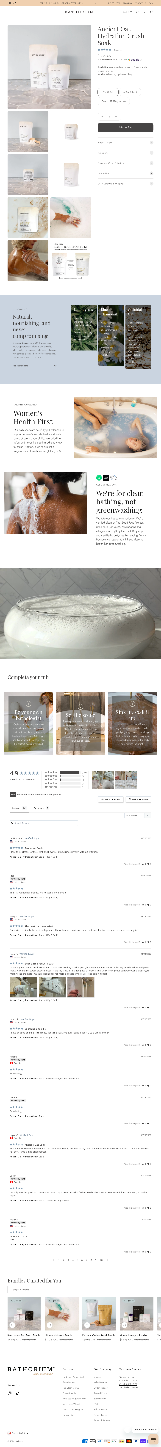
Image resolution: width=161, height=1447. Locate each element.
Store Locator (69, 1382)
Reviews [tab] (15, 808)
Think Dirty (131, 531)
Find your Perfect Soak (73, 1376)
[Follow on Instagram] (9, 3)
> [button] (108, 1259)
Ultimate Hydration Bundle (58, 1335)
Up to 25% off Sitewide (93, 3)
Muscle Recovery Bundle (133, 1335)
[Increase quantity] (116, 116)
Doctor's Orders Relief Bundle (98, 1335)
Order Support (101, 1387)
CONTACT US (140, 3)
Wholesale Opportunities (74, 1398)
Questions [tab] (38, 808)
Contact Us (68, 1415)
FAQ (151, 3)
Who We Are (100, 1382)
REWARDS (127, 3)
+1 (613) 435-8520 (128, 1384)
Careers (97, 1376)
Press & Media (69, 1393)
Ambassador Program (73, 1409)
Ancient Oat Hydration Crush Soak (27, 856)
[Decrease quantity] (102, 116)
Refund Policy (100, 1409)
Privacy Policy (100, 1415)
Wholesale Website (72, 1404)
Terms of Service (101, 1420)
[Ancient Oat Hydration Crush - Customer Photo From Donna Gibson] (108, 784)
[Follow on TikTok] (14, 3)
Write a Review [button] (140, 799)
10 (101, 1259)
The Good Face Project (129, 523)
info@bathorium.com (128, 1387)
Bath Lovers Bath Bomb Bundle (24, 1335)
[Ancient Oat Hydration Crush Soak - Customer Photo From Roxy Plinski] (97, 775)
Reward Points (100, 1393)
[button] (125, 59)
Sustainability (100, 1398)
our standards (36, 357)
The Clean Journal (71, 1387)
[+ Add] (12, 1325)
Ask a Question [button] (112, 799)
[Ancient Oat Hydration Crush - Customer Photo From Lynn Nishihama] (131, 775)
